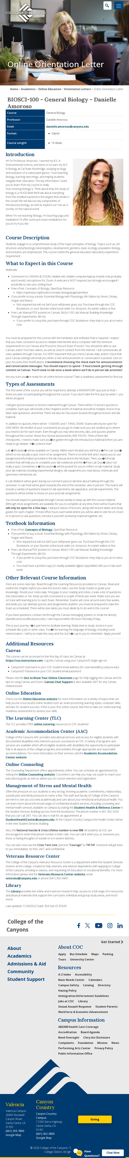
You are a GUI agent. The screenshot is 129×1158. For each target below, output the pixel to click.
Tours (62, 959)
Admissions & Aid (26, 964)
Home (14, 89)
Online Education (49, 89)
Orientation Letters (77, 89)
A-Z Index (64, 974)
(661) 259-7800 (15, 1131)
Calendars (95, 980)
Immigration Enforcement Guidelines (83, 996)
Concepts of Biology (38, 529)
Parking (108, 954)
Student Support (26, 979)
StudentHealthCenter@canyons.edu (30, 819)
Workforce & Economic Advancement (83, 1012)
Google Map (13, 1135)
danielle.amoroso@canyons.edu (67, 126)
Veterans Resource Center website (61, 874)
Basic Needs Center (71, 980)
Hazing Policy (67, 990)
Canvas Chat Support (58, 682)
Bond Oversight (68, 1037)
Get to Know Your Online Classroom (48, 678)
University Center (82, 959)
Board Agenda (90, 1032)
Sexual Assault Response (74, 1006)
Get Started (110, 942)
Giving (95, 1119)
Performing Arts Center (74, 1048)
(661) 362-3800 (45, 1134)
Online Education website (40, 699)
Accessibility (83, 974)
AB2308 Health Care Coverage (78, 1027)
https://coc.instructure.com (24, 660)
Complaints (66, 1043)
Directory (104, 985)
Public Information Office (75, 1053)
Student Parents (106, 1006)
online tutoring (44, 724)
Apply (62, 954)
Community (20, 971)
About (14, 948)
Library (15, 891)
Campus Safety (68, 985)
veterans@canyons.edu (21, 878)
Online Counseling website (37, 774)
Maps (95, 954)
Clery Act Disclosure (96, 1037)
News (115, 1043)
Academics (28, 89)
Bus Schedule (78, 954)
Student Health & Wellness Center (97, 807)
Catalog (88, 985)
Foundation (85, 1043)
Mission (102, 1043)
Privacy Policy (104, 1048)
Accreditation (67, 1032)
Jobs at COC (66, 1001)
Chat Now (112, 1152)
